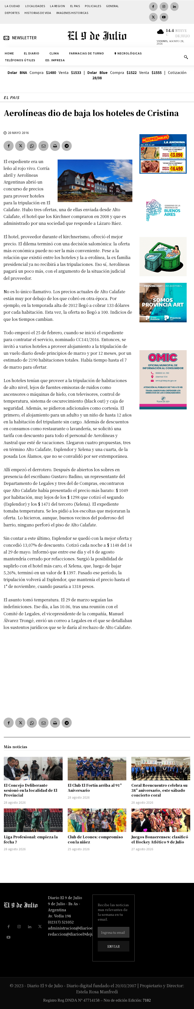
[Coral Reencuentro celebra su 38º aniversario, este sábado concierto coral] (160, 768)
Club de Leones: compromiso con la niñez (95, 839)
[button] (185, 57)
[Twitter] (153, 17)
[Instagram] (164, 6)
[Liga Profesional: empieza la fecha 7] (33, 820)
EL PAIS (11, 97)
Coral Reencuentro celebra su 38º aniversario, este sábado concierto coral (159, 790)
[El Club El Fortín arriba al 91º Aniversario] (97, 768)
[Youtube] (164, 17)
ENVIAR (113, 946)
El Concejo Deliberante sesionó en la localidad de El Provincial (30, 790)
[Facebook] (153, 6)
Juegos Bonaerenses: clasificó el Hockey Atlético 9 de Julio (159, 839)
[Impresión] (55, 146)
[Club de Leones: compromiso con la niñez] (97, 820)
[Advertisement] (68, 672)
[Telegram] (67, 146)
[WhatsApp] (32, 146)
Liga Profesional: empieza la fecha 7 (31, 839)
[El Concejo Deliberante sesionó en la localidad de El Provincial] (33, 768)
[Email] (43, 146)
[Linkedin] (174, 6)
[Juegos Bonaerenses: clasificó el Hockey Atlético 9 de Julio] (160, 820)
